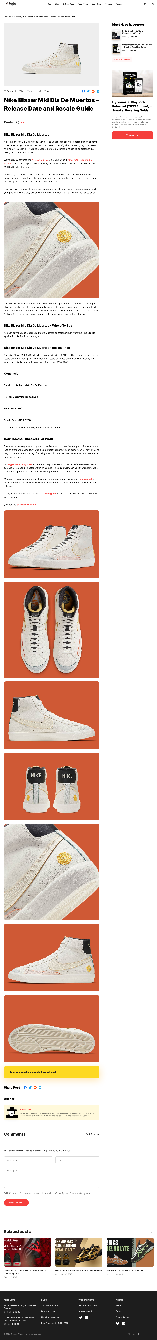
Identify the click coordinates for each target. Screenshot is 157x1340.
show (22, 122)
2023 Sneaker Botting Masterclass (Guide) (132, 32)
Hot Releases (15, 17)
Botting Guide (68, 4)
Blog (49, 4)
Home (6, 17)
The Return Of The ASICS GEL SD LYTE (125, 1270)
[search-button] (153, 4)
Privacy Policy (122, 1317)
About (119, 1305)
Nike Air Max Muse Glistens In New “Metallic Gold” (79, 1270)
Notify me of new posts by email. (75, 1193)
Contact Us (121, 1311)
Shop (57, 4)
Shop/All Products (49, 1305)
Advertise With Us (87, 1311)
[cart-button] (145, 4)
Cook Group (96, 4)
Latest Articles (48, 1311)
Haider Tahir (25, 1109)
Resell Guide (83, 4)
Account (119, 4)
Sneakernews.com (26, 504)
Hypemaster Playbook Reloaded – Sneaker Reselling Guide (137, 45)
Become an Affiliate (87, 1305)
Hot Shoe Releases (50, 1317)
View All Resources (122, 60)
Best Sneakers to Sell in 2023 (54, 1323)
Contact (108, 4)
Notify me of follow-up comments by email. (28, 1193)
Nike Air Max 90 (40, 160)
